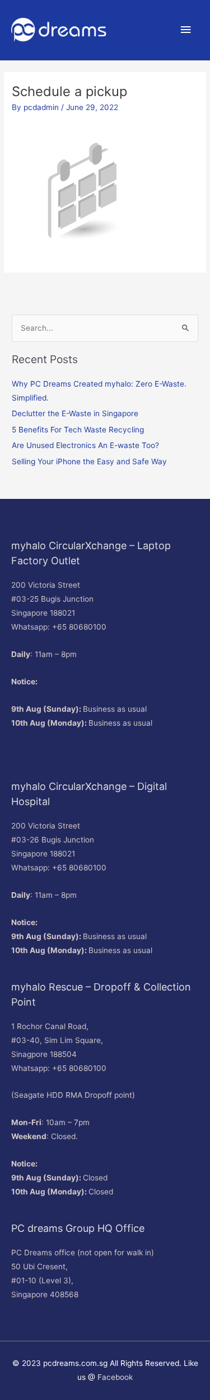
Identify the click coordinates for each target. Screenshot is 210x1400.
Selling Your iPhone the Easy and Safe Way (89, 461)
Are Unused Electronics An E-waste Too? (85, 445)
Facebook (115, 1377)
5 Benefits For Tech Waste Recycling (78, 429)
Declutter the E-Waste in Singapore (75, 413)
